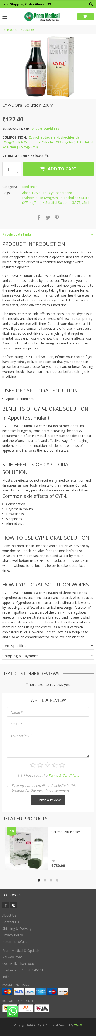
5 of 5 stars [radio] (62, 765)
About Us (9, 915)
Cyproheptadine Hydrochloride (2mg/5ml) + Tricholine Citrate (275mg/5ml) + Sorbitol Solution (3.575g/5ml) (47, 142)
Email (16, 724)
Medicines (29, 186)
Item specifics (14, 645)
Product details (16, 234)
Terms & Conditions (63, 775)
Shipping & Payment (20, 656)
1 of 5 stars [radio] (33, 765)
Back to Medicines (21, 29)
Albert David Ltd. (46, 128)
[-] (17, 172)
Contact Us (10, 922)
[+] (17, 165)
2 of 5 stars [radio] (40, 765)
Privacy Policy (12, 935)
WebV (78, 1025)
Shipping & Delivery (16, 928)
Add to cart (62, 169)
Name (16, 712)
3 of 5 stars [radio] (47, 765)
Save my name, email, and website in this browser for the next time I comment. (43, 788)
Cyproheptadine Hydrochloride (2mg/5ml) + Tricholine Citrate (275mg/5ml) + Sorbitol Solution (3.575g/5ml (55, 197)
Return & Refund (14, 941)
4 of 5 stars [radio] (55, 765)
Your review (21, 735)
